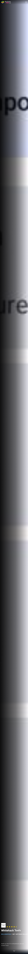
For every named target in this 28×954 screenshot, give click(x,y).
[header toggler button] (26, 2)
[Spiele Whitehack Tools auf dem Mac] (14, 939)
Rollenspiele (6, 934)
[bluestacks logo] (6, 2)
